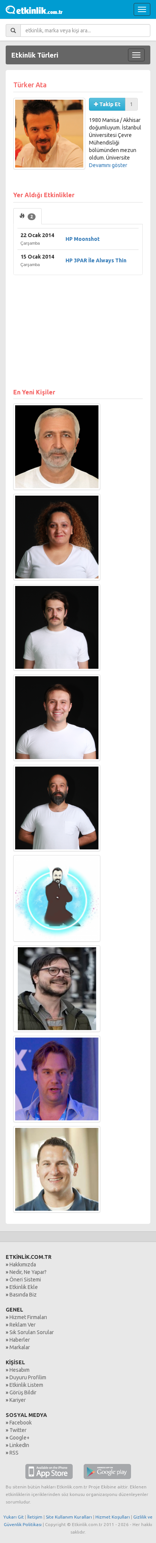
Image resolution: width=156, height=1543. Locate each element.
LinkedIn (19, 1445)
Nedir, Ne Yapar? (28, 1272)
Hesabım (19, 1370)
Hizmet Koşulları (112, 1516)
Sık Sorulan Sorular (31, 1332)
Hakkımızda (22, 1264)
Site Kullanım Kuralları (69, 1516)
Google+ (19, 1438)
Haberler (19, 1340)
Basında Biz (23, 1295)
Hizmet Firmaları (28, 1317)
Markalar (19, 1347)
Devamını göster (108, 165)
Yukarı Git (13, 1516)
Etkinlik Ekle (23, 1287)
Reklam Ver (22, 1325)
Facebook (20, 1423)
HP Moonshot (83, 239)
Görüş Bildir (22, 1392)
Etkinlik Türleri (34, 55)
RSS (14, 1453)
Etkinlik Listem (26, 1385)
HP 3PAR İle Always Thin (96, 260)
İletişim (34, 1516)
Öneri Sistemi (25, 1280)
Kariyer (17, 1400)
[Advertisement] (78, 327)
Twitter (18, 1430)
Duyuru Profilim (27, 1377)
